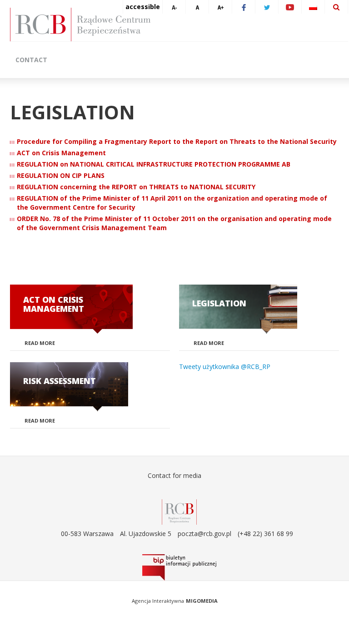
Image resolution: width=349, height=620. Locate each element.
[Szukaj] (336, 7)
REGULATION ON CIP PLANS (61, 175)
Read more (40, 343)
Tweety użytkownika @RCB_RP (224, 366)
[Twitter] (267, 7)
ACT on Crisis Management (61, 152)
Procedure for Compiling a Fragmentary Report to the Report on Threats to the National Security (177, 141)
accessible (142, 6)
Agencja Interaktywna (158, 600)
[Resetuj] (197, 7)
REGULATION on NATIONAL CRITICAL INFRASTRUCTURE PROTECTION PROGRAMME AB (153, 164)
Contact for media (174, 475)
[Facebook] (243, 7)
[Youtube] (290, 7)
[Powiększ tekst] (220, 7)
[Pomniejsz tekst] (174, 7)
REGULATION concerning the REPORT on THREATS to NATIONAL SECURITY (136, 186)
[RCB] (179, 511)
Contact (31, 59)
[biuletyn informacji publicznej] (179, 567)
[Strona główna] (179, 24)
